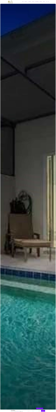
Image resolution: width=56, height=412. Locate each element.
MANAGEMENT (37, 1)
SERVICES (41, 1)
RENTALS (26, 1)
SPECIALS (33, 1)
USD (48, 1)
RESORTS (29, 1)
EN (46, 1)
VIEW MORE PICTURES (40, 408)
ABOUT (44, 1)
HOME (23, 1)
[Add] (40, 410)
